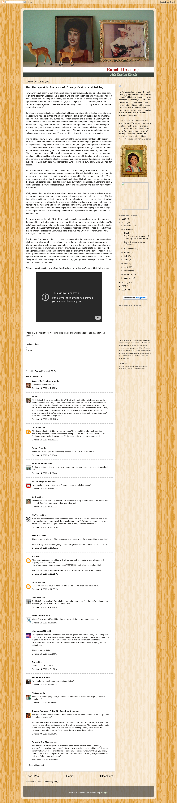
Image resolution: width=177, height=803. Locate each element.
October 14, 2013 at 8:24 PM (44, 654)
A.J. (34, 556)
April (126, 267)
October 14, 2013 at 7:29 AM (44, 473)
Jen (33, 662)
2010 (124, 290)
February (128, 274)
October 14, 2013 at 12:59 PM (45, 589)
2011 (124, 286)
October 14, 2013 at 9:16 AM (44, 507)
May (126, 263)
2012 (124, 282)
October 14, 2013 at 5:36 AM (44, 455)
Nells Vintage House (41, 482)
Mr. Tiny (35, 515)
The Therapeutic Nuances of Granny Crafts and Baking (136, 237)
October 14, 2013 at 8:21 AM (44, 489)
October (128, 233)
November (129, 229)
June (126, 260)
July (126, 256)
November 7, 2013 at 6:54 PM (45, 760)
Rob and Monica (39, 464)
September (129, 249)
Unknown (36, 427)
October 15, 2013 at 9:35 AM (44, 685)
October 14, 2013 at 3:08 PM (44, 623)
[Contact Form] (135, 209)
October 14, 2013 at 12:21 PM (45, 574)
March (127, 271)
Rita (34, 396)
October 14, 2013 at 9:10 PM (44, 669)
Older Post (106, 776)
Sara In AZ (36, 536)
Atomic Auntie (38, 616)
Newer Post (32, 776)
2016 (124, 219)
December (129, 226)
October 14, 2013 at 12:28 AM (45, 440)
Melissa (35, 693)
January (128, 278)
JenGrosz (36, 598)
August (127, 253)
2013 (124, 223)
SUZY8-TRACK (39, 678)
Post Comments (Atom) (48, 782)
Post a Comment (36, 765)
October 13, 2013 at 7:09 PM (44, 388)
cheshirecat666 (39, 631)
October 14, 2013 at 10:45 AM (45, 548)
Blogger (104, 793)
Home (69, 776)
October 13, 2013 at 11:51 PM (45, 419)
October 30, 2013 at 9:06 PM (44, 734)
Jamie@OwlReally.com (42, 381)
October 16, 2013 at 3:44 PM (44, 703)
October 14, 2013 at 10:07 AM (45, 527)
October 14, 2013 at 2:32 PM (44, 607)
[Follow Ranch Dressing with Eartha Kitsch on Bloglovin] (135, 299)
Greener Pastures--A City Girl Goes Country (52, 711)
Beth (34, 497)
